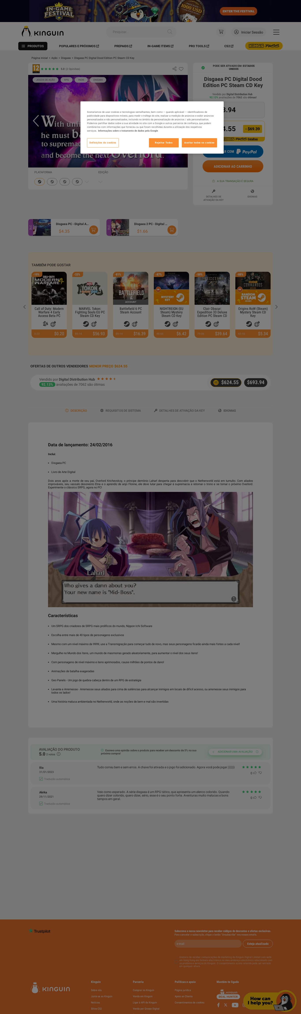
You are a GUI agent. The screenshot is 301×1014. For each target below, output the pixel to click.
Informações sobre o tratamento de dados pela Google (128, 130)
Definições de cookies (102, 142)
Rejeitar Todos (164, 142)
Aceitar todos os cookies (199, 142)
